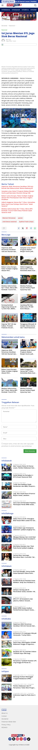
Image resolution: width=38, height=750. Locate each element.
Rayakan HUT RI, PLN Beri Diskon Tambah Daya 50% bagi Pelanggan (24, 652)
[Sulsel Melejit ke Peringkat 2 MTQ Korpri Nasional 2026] (7, 476)
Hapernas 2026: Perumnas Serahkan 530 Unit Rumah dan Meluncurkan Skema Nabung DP (17, 187)
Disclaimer (5, 719)
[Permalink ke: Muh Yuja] (3, 40)
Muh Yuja (8, 40)
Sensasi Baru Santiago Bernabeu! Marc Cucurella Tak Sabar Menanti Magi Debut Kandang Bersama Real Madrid (24, 556)
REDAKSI (4, 727)
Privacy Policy (6, 725)
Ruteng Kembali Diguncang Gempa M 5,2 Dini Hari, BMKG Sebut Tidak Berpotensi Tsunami (9, 307)
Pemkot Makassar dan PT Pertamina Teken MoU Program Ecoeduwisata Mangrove (24, 687)
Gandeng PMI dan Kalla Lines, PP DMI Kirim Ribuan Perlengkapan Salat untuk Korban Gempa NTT (28, 307)
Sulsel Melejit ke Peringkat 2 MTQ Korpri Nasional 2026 (23, 476)
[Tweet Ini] (22, 228)
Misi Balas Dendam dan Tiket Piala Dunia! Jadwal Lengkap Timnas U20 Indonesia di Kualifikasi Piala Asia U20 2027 (23, 547)
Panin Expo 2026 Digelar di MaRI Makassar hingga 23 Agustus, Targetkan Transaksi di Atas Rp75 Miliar (24, 643)
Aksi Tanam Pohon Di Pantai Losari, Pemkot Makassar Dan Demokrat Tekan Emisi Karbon (24, 467)
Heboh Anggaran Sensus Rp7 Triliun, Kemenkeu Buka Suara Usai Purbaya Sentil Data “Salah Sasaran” (18, 204)
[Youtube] (21, 739)
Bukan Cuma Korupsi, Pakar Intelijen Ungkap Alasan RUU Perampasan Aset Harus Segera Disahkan (17, 197)
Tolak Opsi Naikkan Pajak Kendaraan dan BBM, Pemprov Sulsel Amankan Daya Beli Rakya (24, 485)
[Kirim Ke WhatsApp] (34, 228)
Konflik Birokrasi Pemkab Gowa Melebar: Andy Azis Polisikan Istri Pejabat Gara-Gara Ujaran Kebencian (24, 581)
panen (20, 218)
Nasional (4, 30)
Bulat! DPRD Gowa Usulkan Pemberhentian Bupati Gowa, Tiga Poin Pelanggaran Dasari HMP (23, 609)
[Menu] (3, 5)
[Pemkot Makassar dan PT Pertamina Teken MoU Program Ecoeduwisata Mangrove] (7, 687)
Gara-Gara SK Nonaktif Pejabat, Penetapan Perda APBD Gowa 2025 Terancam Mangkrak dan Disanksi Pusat (24, 503)
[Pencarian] (35, 5)
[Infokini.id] (15, 5)
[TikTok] (28, 739)
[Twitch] (25, 739)
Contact (4, 716)
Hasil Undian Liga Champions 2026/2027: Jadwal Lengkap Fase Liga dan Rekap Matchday (24, 529)
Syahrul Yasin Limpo (26, 222)
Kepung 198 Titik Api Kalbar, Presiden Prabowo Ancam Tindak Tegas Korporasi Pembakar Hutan (9, 326)
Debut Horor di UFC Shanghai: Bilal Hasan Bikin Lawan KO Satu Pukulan (24, 519)
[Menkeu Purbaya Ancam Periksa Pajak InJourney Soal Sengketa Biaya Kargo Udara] (28, 279)
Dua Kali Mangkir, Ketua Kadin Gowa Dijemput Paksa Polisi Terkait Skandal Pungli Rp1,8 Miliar (24, 572)
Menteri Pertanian (9, 218)
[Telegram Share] (30, 228)
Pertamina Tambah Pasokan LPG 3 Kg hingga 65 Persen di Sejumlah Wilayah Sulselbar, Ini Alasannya (24, 661)
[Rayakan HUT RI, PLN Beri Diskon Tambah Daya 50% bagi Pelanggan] (7, 653)
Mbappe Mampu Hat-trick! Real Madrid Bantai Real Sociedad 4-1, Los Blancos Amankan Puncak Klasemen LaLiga (24, 538)
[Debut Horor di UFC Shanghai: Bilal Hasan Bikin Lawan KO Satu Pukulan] (7, 520)
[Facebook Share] (18, 228)
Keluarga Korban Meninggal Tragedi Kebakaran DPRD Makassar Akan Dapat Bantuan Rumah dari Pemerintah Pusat (24, 677)
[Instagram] (17, 739)
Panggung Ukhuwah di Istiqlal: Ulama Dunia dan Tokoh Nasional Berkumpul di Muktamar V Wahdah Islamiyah (28, 326)
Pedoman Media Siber (9, 722)
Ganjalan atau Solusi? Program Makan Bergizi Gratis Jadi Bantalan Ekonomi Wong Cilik (18, 192)
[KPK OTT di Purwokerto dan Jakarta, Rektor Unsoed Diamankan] (7, 600)
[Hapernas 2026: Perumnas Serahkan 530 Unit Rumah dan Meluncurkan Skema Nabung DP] (10, 241)
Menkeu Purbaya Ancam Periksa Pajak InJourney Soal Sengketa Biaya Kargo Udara (28, 288)
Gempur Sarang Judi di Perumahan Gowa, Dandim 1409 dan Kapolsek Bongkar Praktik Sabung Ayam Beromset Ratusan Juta (24, 590)
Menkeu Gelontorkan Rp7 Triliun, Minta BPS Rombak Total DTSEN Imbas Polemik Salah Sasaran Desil (17, 210)
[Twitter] (13, 739)
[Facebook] (10, 739)
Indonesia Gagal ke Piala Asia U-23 (24, 696)
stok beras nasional (10, 222)
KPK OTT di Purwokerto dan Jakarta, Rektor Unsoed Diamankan (23, 600)
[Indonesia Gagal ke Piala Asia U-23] (7, 696)
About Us (5, 713)
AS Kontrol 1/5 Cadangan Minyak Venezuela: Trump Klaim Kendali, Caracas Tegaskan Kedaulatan (24, 634)
